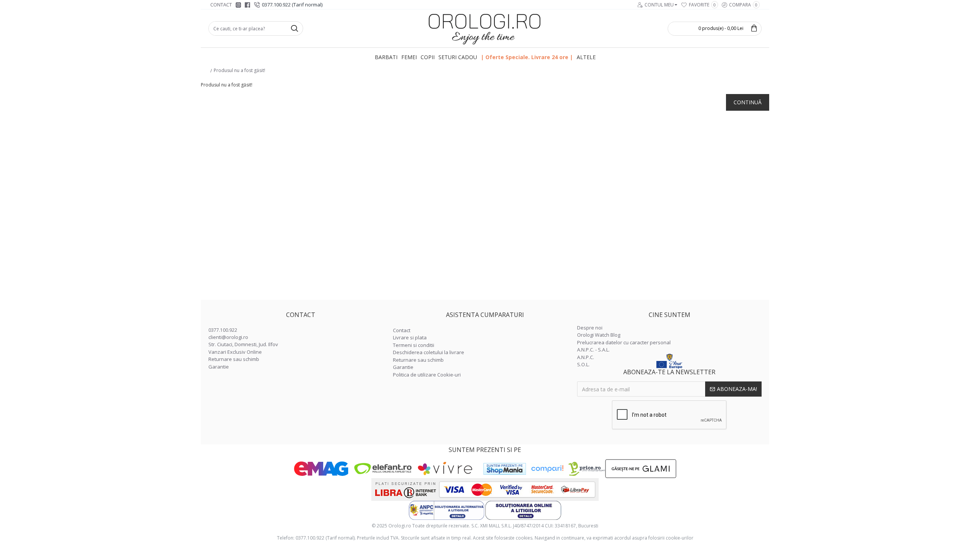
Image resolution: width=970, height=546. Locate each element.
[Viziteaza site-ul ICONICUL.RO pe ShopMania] (504, 469)
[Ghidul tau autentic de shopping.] (547, 469)
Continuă (748, 102)
